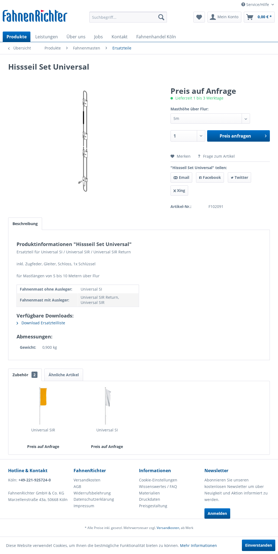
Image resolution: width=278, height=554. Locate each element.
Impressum (84, 505)
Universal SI (107, 429)
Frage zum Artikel (218, 156)
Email (183, 177)
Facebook (211, 177)
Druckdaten (149, 499)
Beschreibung (25, 223)
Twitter (240, 177)
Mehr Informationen (198, 545)
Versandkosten (87, 480)
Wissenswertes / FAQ (158, 486)
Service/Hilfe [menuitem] (257, 4)
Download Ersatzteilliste (42, 322)
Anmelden (217, 513)
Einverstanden (258, 545)
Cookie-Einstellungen (158, 480)
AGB (77, 486)
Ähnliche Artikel (64, 374)
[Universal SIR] (43, 406)
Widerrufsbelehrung (92, 493)
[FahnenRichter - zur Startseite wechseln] (35, 16)
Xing (180, 190)
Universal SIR (43, 429)
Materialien (149, 493)
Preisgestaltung (153, 505)
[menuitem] (128, 17)
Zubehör (24, 374)
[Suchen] (161, 17)
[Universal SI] (107, 406)
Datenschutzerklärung (94, 499)
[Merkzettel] (199, 17)
